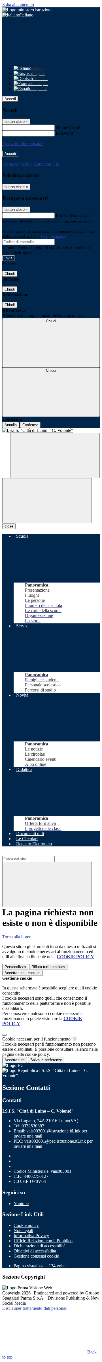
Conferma (30, 425)
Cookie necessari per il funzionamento (37, 1039)
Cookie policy (26, 1225)
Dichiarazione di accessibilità (39, 1245)
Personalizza (15, 967)
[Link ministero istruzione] (27, 9)
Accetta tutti (23, 973)
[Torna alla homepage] (51, 430)
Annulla (11, 425)
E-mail (62, 215)
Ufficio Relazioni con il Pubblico (43, 1240)
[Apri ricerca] (55, 455)
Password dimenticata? (22, 143)
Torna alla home (16, 936)
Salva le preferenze (46, 1060)
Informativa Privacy (31, 1235)
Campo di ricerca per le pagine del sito (36, 853)
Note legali (23, 1230)
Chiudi (10, 274)
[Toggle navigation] (47, 500)
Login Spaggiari (53, 236)
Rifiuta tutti (48, 967)
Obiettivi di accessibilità (35, 1250)
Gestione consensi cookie (36, 1256)
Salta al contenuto (18, 4)
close (9, 526)
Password (64, 133)
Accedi (10, 99)
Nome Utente (68, 127)
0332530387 (33, 1125)
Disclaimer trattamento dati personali (34, 1308)
